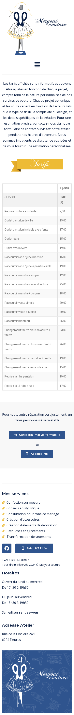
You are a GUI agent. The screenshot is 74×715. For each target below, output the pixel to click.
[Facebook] (6, 548)
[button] (37, 65)
